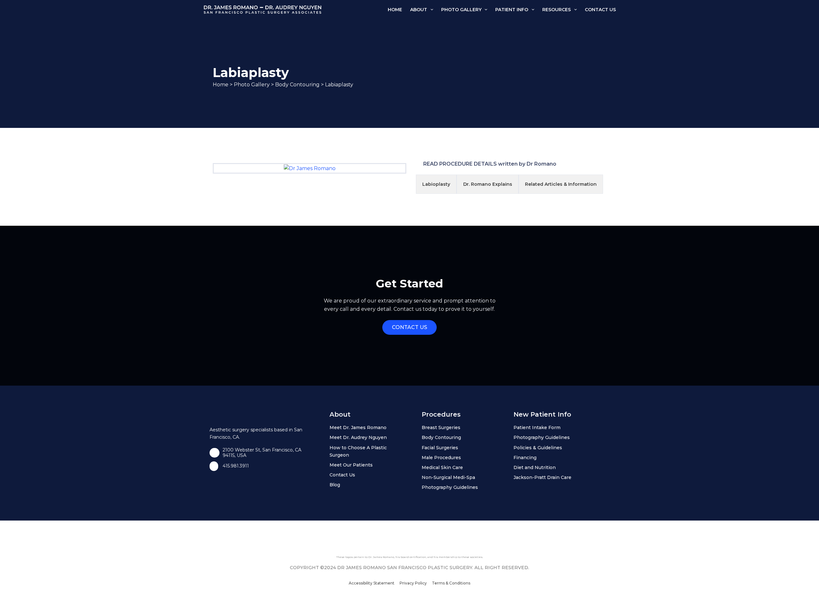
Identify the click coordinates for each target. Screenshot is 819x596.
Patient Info (511, 9)
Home (395, 9)
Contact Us (600, 9)
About (418, 9)
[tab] (436, 184)
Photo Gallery (461, 9)
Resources (556, 9)
